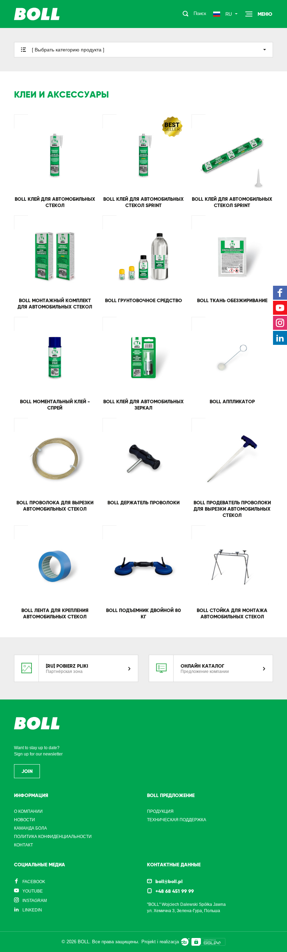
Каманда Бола (30, 828)
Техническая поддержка (176, 819)
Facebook (33, 881)
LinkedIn (32, 910)
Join (27, 771)
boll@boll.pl (169, 881)
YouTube (32, 891)
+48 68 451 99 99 (174, 891)
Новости (24, 819)
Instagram (34, 900)
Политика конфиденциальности (53, 836)
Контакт (23, 845)
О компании (28, 811)
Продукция (160, 811)
